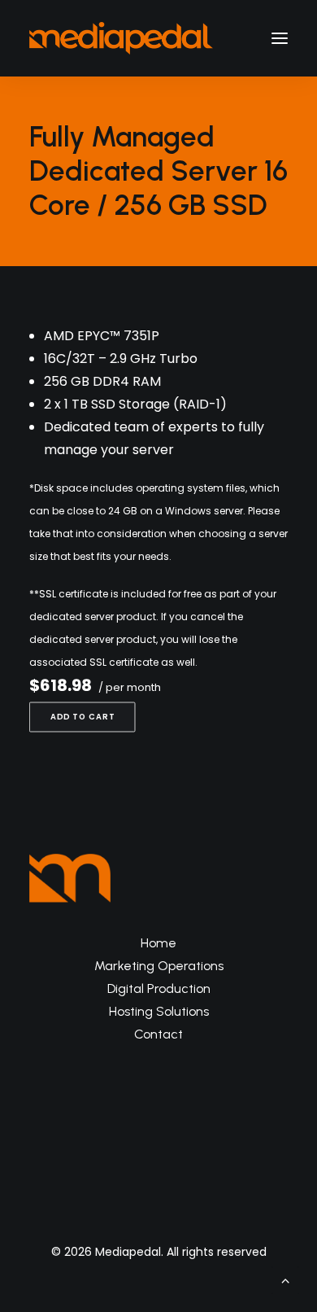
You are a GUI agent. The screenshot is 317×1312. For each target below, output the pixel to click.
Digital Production (159, 988)
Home (158, 943)
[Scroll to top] (285, 1279)
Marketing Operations (159, 965)
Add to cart (82, 717)
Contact (158, 1034)
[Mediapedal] (121, 38)
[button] (279, 38)
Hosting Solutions (159, 1011)
